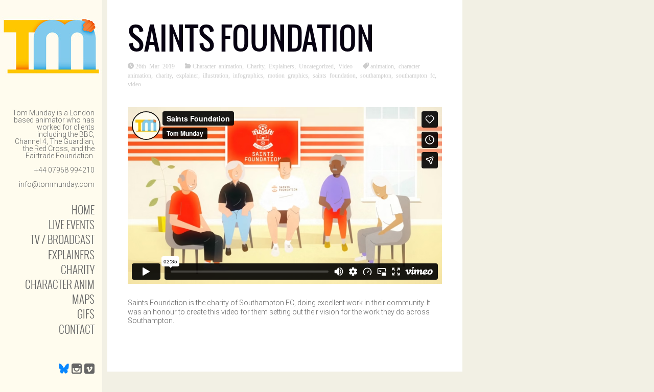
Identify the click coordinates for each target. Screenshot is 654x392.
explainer (187, 75)
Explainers (71, 254)
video (134, 84)
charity (164, 75)
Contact (77, 329)
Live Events (72, 224)
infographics (248, 75)
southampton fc (415, 75)
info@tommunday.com (57, 184)
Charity (78, 269)
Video (345, 66)
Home (83, 209)
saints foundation (334, 75)
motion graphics (288, 75)
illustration (215, 75)
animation (382, 66)
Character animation (217, 66)
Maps (83, 299)
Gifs (86, 314)
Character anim (60, 284)
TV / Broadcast (63, 239)
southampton (375, 75)
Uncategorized (316, 66)
